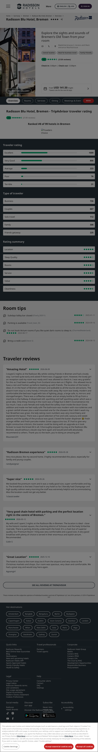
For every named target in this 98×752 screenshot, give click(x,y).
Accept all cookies (85, 746)
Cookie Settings (11, 746)
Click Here (21, 736)
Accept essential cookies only (58, 746)
